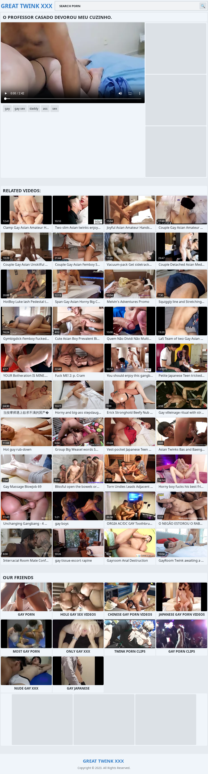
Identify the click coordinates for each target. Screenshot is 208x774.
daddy (34, 108)
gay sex (20, 108)
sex (54, 108)
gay (7, 108)
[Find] (202, 5)
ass (45, 108)
